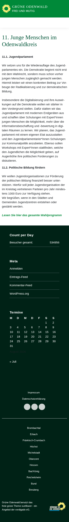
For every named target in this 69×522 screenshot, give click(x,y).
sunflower (27, 506)
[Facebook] (27, 407)
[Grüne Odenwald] (6, 8)
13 (32, 332)
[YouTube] (42, 407)
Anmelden (16, 268)
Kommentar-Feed (21, 285)
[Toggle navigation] (63, 22)
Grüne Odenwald (29, 7)
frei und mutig (23, 11)
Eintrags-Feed (19, 277)
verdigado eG (22, 509)
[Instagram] (34, 407)
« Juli (13, 361)
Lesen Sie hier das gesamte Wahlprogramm (32, 215)
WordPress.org (19, 293)
